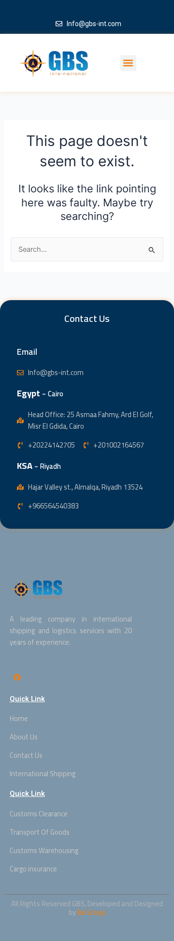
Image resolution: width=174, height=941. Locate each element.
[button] (128, 63)
